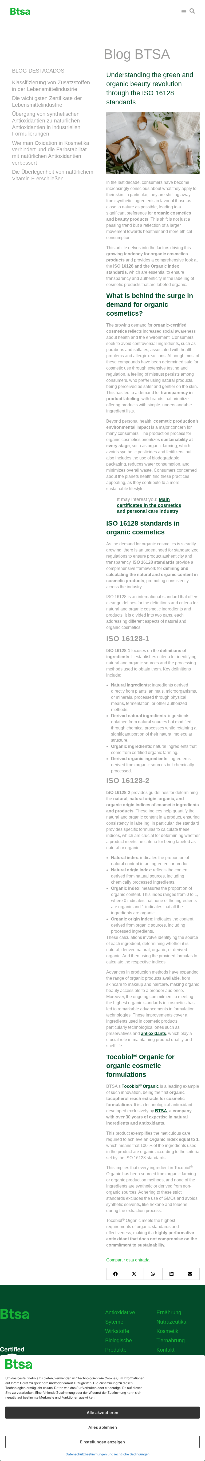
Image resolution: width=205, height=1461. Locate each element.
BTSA (161, 1111)
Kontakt (165, 1350)
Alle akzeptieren (102, 1412)
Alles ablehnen (102, 1427)
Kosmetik (167, 1331)
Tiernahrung (170, 1340)
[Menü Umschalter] (184, 11)
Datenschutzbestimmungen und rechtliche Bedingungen (107, 1454)
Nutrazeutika (171, 1322)
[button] (115, 1274)
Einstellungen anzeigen (102, 1441)
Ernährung (168, 1312)
